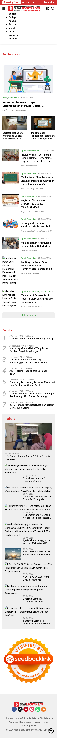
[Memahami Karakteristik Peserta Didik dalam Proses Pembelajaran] (10, 299)
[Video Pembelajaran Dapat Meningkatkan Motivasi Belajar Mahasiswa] (28, 79)
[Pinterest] (25, 709)
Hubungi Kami (29, 725)
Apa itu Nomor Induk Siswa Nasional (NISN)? (28, 372)
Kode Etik (21, 718)
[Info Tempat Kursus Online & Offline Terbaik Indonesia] (28, 436)
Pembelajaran (33, 150)
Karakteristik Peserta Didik (32, 273)
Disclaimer (45, 718)
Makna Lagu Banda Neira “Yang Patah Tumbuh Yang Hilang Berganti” (29, 350)
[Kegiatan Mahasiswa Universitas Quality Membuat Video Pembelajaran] (10, 203)
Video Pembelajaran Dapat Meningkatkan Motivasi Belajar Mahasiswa (22, 105)
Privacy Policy (41, 722)
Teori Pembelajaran (29, 166)
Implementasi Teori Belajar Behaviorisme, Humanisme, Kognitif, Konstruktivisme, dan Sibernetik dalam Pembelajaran (36, 161)
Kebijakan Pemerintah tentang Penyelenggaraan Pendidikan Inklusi (28, 361)
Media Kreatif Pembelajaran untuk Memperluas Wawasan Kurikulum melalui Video (37, 181)
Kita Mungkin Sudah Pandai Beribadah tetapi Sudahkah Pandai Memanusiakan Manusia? (37, 553)
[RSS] (43, 709)
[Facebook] (14, 709)
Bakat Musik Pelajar (29, 250)
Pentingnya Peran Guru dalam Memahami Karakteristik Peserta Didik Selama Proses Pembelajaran (36, 269)
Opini (4, 97)
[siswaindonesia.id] (23, 8)
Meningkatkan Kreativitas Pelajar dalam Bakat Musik (36, 244)
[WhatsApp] (37, 709)
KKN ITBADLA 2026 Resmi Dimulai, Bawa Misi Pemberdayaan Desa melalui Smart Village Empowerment (37, 578)
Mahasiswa (26, 196)
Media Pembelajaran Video (32, 188)
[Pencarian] (53, 8)
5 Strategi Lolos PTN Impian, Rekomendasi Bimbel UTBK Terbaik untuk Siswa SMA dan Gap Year (37, 622)
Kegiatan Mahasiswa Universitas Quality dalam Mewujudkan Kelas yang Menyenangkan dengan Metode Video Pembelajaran (14, 136)
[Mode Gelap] (47, 8)
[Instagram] (31, 709)
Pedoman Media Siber (19, 722)
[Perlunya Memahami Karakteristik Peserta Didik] (10, 224)
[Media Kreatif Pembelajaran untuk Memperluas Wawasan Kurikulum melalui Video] (10, 181)
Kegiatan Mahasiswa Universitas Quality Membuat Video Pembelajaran (33, 205)
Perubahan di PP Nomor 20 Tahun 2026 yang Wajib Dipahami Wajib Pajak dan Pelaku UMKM (37, 498)
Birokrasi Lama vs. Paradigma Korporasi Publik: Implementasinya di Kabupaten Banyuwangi (36, 600)
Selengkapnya (28, 315)
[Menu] (4, 8)
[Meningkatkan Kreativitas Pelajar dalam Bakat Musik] (10, 244)
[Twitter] (20, 709)
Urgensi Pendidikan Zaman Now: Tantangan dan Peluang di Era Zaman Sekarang (32, 395)
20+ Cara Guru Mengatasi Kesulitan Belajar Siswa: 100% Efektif (32, 406)
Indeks (9, 718)
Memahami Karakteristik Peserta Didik (36, 231)
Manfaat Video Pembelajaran (14, 110)
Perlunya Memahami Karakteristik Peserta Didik (36, 225)
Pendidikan (13, 97)
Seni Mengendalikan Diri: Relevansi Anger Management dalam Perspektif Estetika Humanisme (35, 479)
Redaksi (33, 718)
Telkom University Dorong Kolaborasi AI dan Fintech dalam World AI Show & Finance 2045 (36, 516)
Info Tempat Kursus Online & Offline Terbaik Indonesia (27, 457)
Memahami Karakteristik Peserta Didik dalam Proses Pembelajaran (37, 299)
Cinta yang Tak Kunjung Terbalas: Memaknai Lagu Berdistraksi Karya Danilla (32, 383)
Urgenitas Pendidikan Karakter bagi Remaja (32, 338)
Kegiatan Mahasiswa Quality (32, 211)
